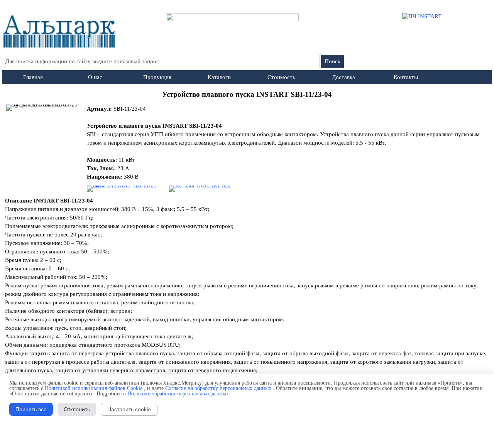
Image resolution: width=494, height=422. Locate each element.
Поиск (332, 61)
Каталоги (219, 77)
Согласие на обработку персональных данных (218, 388)
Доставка (343, 77)
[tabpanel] (247, 94)
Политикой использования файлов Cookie (93, 388)
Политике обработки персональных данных (178, 394)
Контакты (406, 77)
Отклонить (77, 409)
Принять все (31, 409)
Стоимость (281, 77)
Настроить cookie (129, 409)
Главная (33, 77)
